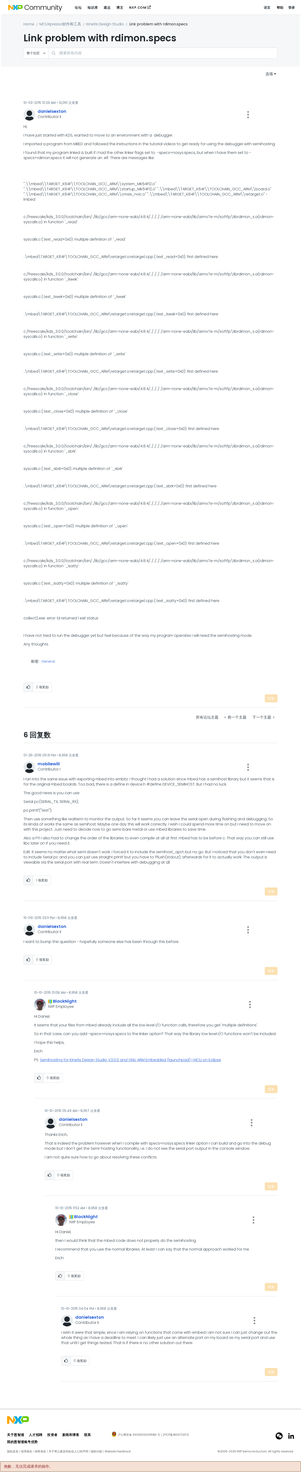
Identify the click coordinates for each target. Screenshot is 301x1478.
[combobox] (162, 53)
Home (29, 24)
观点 (107, 7)
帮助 (280, 7)
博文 (119, 7)
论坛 (78, 7)
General (48, 662)
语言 (267, 7)
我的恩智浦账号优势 (22, 1441)
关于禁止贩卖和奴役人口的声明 (68, 1451)
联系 (87, 1434)
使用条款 (26, 1451)
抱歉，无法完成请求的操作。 (28, 1466)
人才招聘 (36, 1434)
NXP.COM (137, 7)
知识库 (92, 7)
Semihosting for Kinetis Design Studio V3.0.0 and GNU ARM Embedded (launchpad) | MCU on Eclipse (130, 1060)
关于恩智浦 (15, 1434)
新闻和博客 (70, 1434)
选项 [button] (269, 74)
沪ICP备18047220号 (176, 1434)
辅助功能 (96, 1451)
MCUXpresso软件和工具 (60, 24)
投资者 (52, 1434)
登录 (291, 7)
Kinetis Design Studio (105, 24)
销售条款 (40, 1451)
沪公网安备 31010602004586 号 (139, 1435)
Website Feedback (118, 1451)
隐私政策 (12, 1451)
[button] (248, 115)
